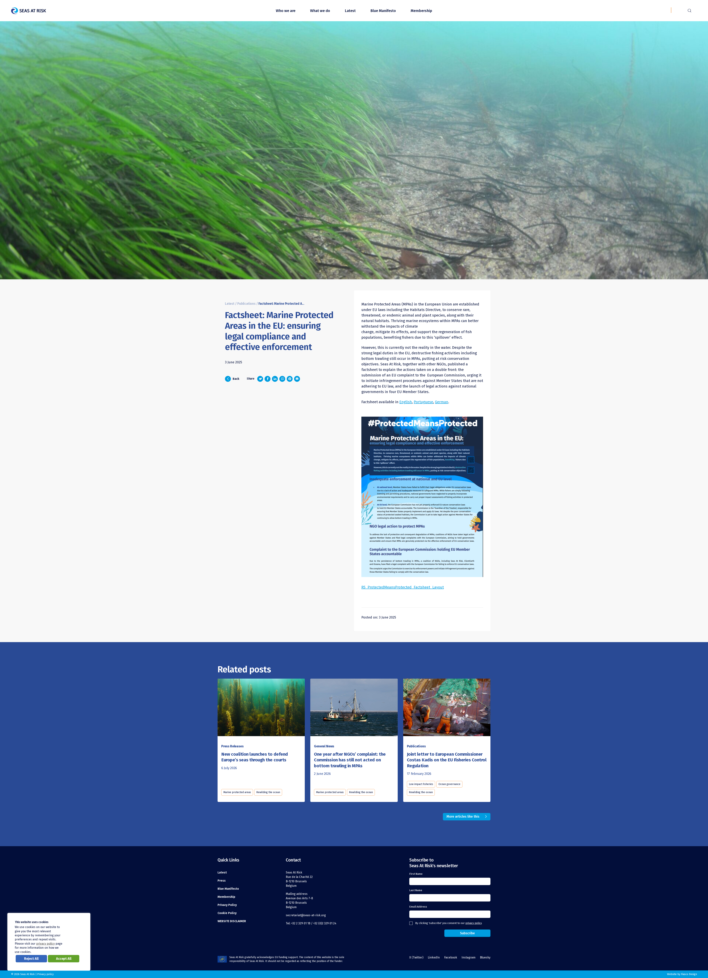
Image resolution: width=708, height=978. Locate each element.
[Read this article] (261, 707)
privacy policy (473, 923)
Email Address (418, 906)
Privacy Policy (227, 905)
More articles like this (463, 816)
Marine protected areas (237, 792)
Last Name (415, 890)
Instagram (468, 957)
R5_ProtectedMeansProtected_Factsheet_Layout (402, 587)
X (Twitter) (416, 957)
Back (233, 378)
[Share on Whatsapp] (282, 379)
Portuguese (423, 402)
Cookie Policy (227, 913)
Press (222, 880)
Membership (421, 11)
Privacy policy (45, 974)
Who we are (285, 11)
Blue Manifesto (383, 11)
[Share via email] (297, 379)
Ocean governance (449, 784)
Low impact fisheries (421, 784)
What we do (320, 11)
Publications (246, 304)
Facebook (450, 957)
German (441, 402)
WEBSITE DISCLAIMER (232, 921)
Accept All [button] (63, 959)
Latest (350, 11)
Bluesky (485, 957)
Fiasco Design (689, 974)
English (405, 402)
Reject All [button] (31, 959)
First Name (416, 873)
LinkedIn (434, 957)
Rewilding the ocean (268, 792)
